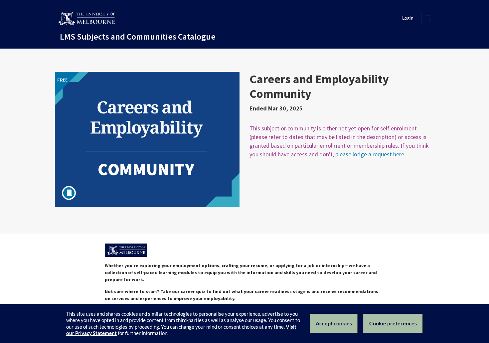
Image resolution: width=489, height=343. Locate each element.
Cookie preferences (393, 323)
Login (407, 18)
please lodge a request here (369, 154)
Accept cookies (334, 323)
